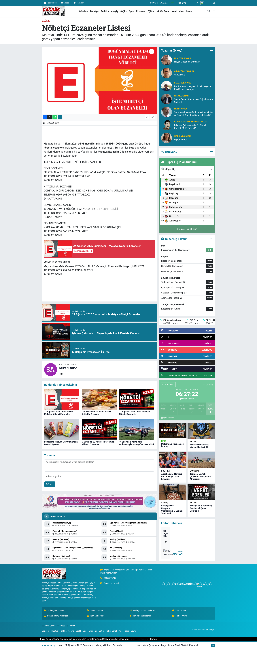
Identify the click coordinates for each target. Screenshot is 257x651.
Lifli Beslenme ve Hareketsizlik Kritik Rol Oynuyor (97, 412)
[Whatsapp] (204, 584)
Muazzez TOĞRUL (182, 58)
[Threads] (194, 584)
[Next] (199, 584)
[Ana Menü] (214, 11)
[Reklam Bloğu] (99, 501)
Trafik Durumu (181, 610)
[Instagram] (179, 584)
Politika (105, 11)
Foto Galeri (52, 3)
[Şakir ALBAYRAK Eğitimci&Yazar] (166, 124)
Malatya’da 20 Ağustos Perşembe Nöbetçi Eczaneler (98, 443)
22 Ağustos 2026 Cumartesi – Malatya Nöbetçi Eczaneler (58, 412)
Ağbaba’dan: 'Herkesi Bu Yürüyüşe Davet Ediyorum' (171, 476)
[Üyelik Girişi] (213, 3)
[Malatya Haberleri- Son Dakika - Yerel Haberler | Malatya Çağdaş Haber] (53, 11)
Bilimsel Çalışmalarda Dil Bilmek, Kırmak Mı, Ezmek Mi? (190, 126)
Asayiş (114, 11)
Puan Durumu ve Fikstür (57, 616)
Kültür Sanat (163, 11)
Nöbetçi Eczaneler (56, 610)
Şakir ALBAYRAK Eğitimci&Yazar (190, 122)
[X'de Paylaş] (49, 117)
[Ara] (208, 11)
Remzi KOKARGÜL (182, 83)
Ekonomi (140, 11)
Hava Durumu (97, 610)
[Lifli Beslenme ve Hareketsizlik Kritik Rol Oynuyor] (99, 399)
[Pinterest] (174, 584)
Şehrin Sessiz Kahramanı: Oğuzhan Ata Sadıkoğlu (193, 100)
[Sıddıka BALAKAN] (166, 137)
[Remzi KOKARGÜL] (166, 85)
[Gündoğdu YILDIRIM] (166, 72)
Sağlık (123, 11)
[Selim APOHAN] (50, 369)
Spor (131, 11)
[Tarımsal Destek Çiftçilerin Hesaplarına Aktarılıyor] (201, 460)
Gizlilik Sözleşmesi (139, 639)
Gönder (50, 484)
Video (66, 3)
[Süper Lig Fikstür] (211, 239)
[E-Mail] (61, 374)
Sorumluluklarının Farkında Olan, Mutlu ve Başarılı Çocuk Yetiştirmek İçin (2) (193, 113)
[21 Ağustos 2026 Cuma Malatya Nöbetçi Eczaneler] (136, 399)
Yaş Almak (179, 74)
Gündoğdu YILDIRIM (184, 71)
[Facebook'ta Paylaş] (45, 117)
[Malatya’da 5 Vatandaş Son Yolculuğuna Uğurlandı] (201, 492)
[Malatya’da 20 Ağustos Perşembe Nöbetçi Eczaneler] (99, 429)
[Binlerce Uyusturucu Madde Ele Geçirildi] (201, 431)
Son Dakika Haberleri (142, 616)
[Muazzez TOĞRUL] (166, 59)
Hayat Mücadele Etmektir (187, 61)
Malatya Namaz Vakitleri (144, 610)
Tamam (153, 639)
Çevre (189, 11)
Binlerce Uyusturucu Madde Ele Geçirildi (199, 445)
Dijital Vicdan (180, 139)
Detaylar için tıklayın (187, 229)
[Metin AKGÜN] (166, 111)
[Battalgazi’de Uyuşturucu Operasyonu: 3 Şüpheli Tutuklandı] (172, 492)
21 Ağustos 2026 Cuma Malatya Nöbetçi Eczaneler (134, 412)
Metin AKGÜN (181, 109)
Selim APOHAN (68, 367)
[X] (169, 584)
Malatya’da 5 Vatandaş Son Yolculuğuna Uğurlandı (201, 508)
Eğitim (151, 11)
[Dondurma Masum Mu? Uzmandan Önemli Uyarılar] (61, 429)
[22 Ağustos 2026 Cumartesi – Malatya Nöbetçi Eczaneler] (61, 399)
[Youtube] (189, 584)
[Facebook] (164, 584)
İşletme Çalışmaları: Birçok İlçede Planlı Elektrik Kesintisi (169, 645)
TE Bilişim (210, 629)
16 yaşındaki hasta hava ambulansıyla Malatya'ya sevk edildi (136, 443)
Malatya (94, 11)
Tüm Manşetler (96, 616)
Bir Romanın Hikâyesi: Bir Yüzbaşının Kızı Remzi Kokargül (192, 87)
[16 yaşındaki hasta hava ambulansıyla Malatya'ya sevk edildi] (136, 429)
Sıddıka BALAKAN (183, 136)
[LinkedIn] (184, 584)
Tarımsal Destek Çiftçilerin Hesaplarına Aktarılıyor (200, 476)
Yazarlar (80, 3)
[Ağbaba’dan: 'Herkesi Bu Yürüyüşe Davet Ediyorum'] (172, 460)
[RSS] (209, 584)
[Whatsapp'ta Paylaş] (54, 117)
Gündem (83, 11)
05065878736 (110, 578)
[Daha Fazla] (60, 117)
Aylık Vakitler (168, 418)
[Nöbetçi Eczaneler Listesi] (99, 80)
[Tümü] (211, 50)
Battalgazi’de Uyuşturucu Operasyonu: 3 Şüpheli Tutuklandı (172, 509)
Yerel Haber (178, 11)
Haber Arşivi (181, 616)
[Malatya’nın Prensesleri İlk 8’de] (172, 430)
